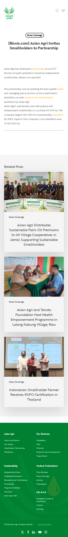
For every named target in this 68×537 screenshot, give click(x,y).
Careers (39, 505)
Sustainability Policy (12, 472)
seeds (60, 89)
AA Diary (40, 509)
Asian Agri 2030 (10, 495)
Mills (38, 444)
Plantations (40, 440)
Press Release (42, 472)
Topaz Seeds (41, 456)
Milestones (8, 452)
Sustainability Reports (13, 476)
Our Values (8, 444)
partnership (37, 68)
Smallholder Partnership (14, 448)
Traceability (9, 484)
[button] (63, 10)
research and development (38, 97)
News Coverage (34, 35)
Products (40, 448)
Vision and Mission (11, 440)
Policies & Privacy (45, 524)
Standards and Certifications (15, 480)
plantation (57, 114)
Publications (41, 484)
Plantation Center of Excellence (44, 500)
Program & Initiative (12, 487)
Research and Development (48, 452)
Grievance (8, 491)
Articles (39, 480)
